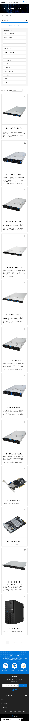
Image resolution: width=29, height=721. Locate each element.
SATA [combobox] (5, 82)
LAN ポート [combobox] (7, 63)
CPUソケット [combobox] (7, 48)
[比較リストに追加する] (25, 96)
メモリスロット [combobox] (8, 37)
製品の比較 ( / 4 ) (7, 719)
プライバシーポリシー (10, 711)
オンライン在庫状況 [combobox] (9, 33)
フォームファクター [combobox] (9, 52)
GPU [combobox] (5, 56)
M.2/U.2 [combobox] (6, 78)
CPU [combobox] (5, 41)
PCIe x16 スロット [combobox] (8, 71)
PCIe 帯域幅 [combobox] (7, 75)
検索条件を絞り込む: (6, 90)
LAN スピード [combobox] (7, 60)
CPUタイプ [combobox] (7, 45)
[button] (24, 2)
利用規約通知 (21, 711)
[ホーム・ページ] (3, 15)
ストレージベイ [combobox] (8, 67)
